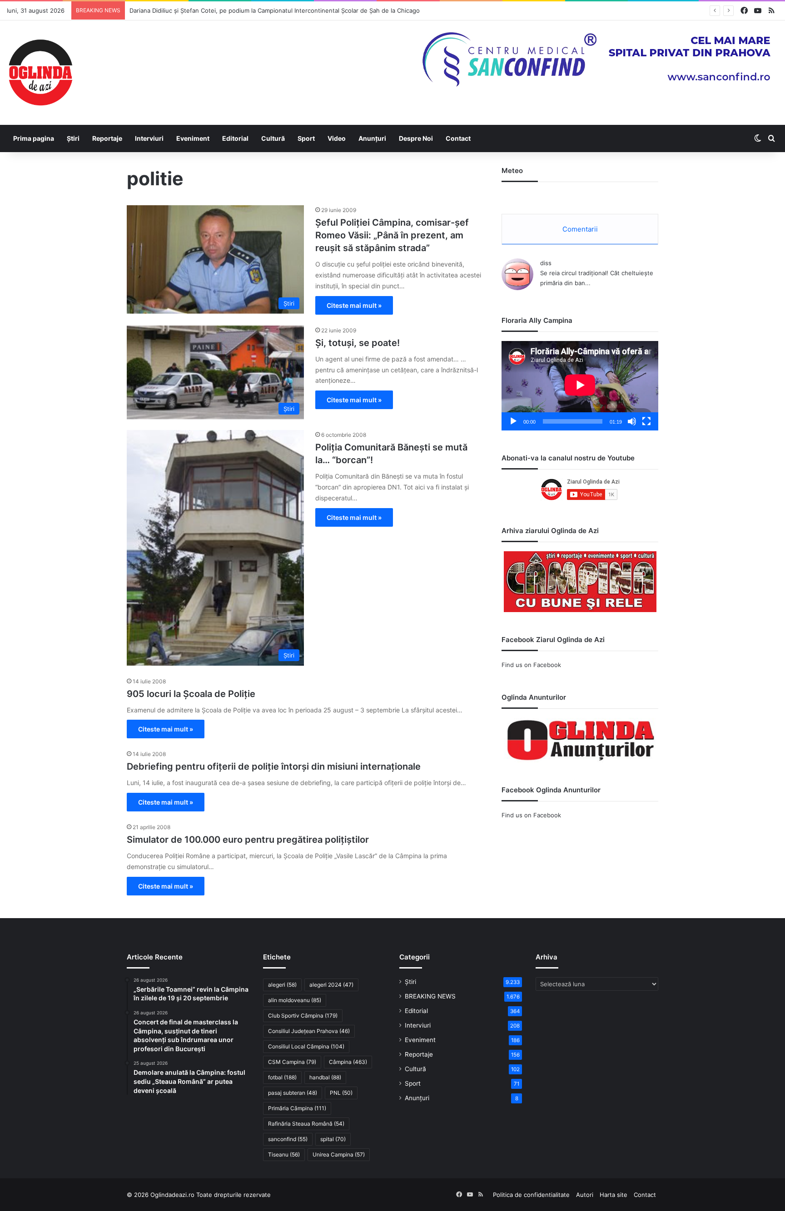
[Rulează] (513, 421)
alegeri (282, 984)
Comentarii (580, 229)
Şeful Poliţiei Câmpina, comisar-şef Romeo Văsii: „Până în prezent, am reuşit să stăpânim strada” (392, 235)
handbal (325, 1077)
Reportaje (107, 138)
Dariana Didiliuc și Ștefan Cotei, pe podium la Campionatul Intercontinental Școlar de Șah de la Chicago (274, 10)
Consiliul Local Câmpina (306, 1046)
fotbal (282, 1077)
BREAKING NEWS (430, 996)
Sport (306, 138)
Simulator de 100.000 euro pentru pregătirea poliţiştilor (248, 839)
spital (333, 1139)
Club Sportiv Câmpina (303, 1015)
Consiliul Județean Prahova (309, 1031)
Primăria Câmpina (297, 1108)
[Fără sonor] (631, 421)
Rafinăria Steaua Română (306, 1123)
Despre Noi (416, 138)
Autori (584, 1194)
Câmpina (348, 1061)
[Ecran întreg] (646, 421)
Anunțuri (372, 138)
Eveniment (192, 138)
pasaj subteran (292, 1092)
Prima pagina (33, 138)
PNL (341, 1092)
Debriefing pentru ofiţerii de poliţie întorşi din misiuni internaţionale (274, 766)
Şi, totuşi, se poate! (357, 342)
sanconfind (288, 1139)
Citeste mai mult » (354, 305)
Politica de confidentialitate (531, 1194)
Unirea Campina (339, 1154)
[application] (580, 385)
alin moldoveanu (294, 1000)
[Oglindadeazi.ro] (40, 73)
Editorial (235, 138)
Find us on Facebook (531, 664)
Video (337, 138)
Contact (458, 138)
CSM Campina (292, 1061)
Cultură (273, 138)
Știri (73, 138)
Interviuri (149, 138)
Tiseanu (284, 1154)
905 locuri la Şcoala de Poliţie (191, 693)
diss (545, 263)
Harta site (613, 1194)
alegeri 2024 (331, 984)
